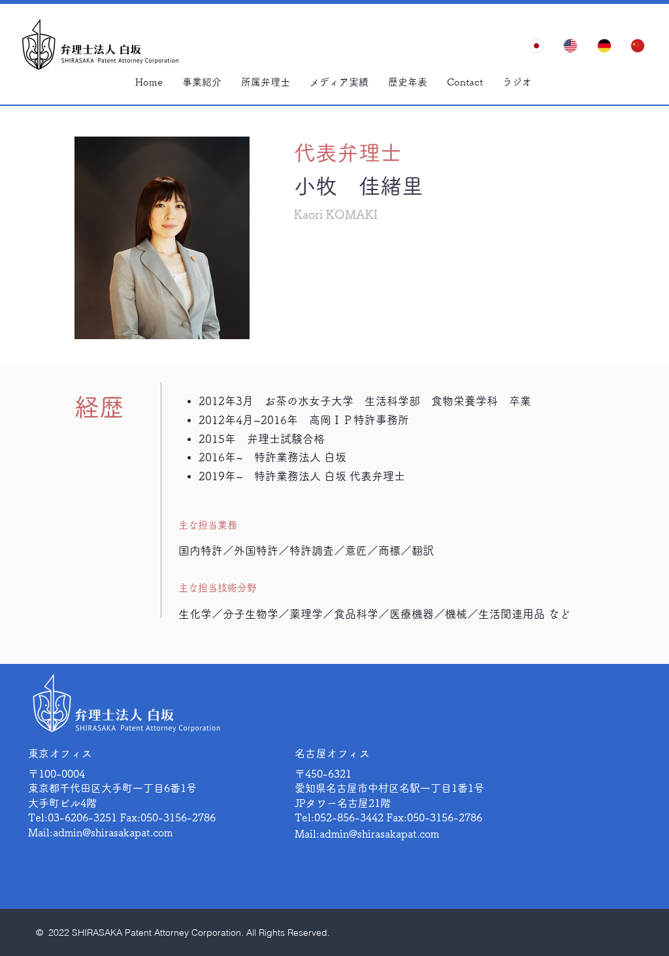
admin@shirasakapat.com (112, 832)
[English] (570, 45)
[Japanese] (536, 45)
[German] (604, 45)
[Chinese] (638, 45)
